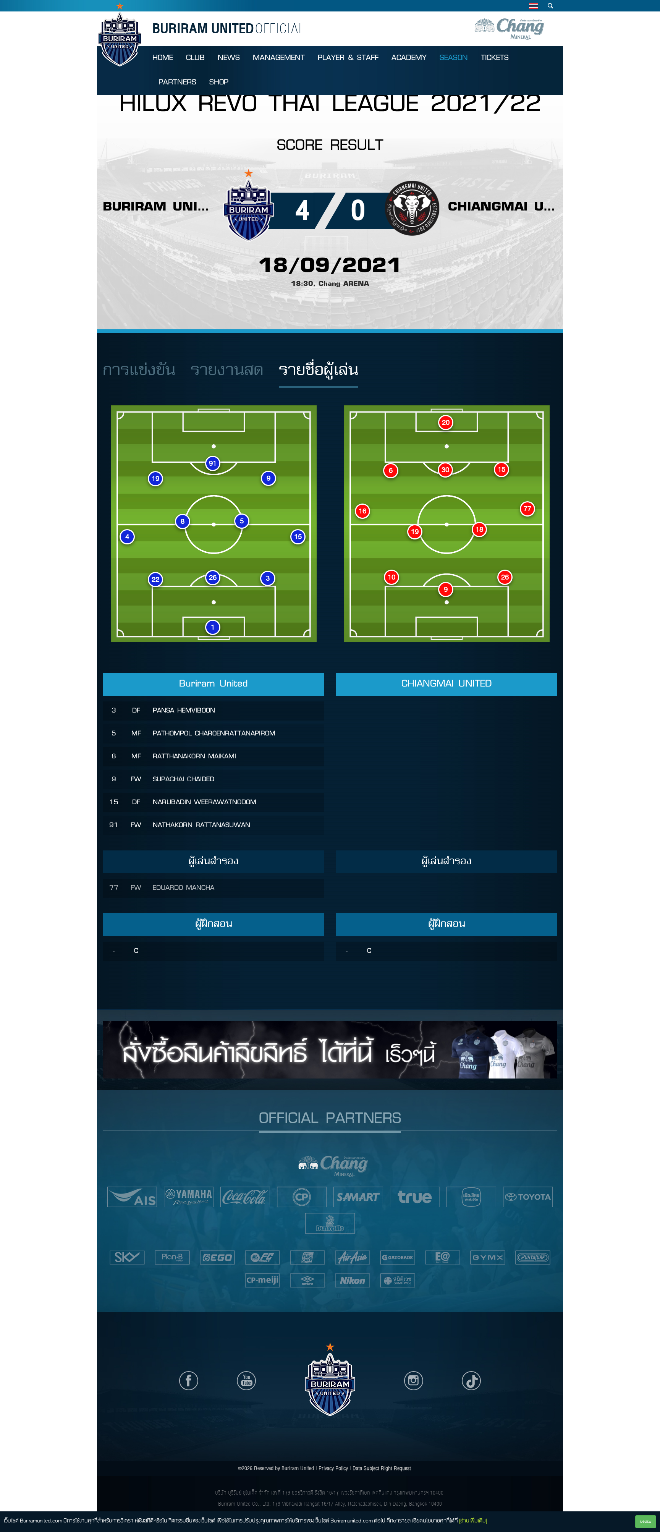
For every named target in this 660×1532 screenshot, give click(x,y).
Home (162, 58)
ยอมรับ (645, 1521)
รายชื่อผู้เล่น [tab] (318, 370)
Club (195, 58)
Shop (218, 82)
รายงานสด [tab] (227, 370)
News (229, 58)
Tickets (495, 58)
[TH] (533, 5)
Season (454, 58)
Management (279, 58)
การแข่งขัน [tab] (139, 370)
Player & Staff (348, 58)
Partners (177, 82)
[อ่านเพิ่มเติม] (473, 1520)
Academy (409, 58)
